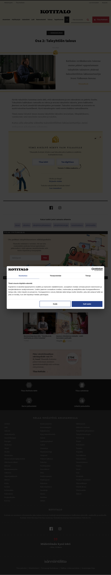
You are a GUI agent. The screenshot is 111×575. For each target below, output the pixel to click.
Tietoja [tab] (88, 276)
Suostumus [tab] (23, 276)
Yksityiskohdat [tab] (55, 276)
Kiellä (55, 304)
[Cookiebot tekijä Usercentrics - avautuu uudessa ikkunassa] (93, 269)
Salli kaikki (87, 304)
